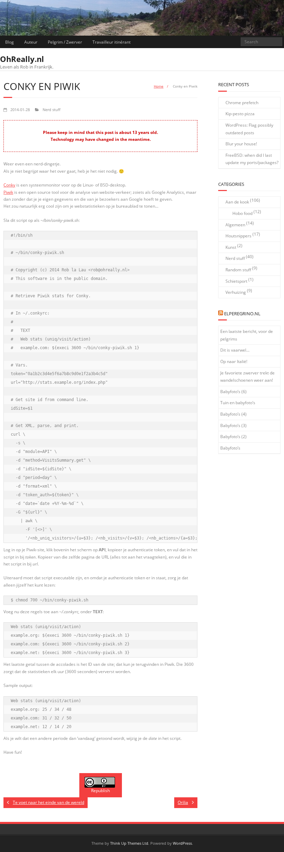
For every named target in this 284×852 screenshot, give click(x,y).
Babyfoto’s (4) (233, 414)
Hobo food (242, 213)
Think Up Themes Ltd (129, 843)
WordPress (182, 843)
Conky (9, 185)
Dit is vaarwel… (234, 350)
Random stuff (238, 270)
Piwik (8, 192)
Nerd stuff (51, 109)
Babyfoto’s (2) (233, 436)
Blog (9, 42)
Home (158, 86)
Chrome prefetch (241, 103)
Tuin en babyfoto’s (237, 403)
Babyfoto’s (230, 448)
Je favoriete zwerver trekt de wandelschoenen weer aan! (247, 376)
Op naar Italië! (233, 361)
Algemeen (235, 225)
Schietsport (236, 281)
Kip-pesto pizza (240, 114)
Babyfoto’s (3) (233, 425)
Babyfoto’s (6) (233, 392)
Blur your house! (241, 144)
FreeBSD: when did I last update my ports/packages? (251, 159)
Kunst (230, 247)
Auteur (30, 42)
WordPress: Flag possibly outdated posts (249, 129)
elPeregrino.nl (242, 313)
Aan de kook (237, 202)
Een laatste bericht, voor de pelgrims (246, 335)
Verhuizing (235, 292)
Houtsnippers (238, 236)
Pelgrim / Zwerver (65, 42)
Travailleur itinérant (111, 42)
